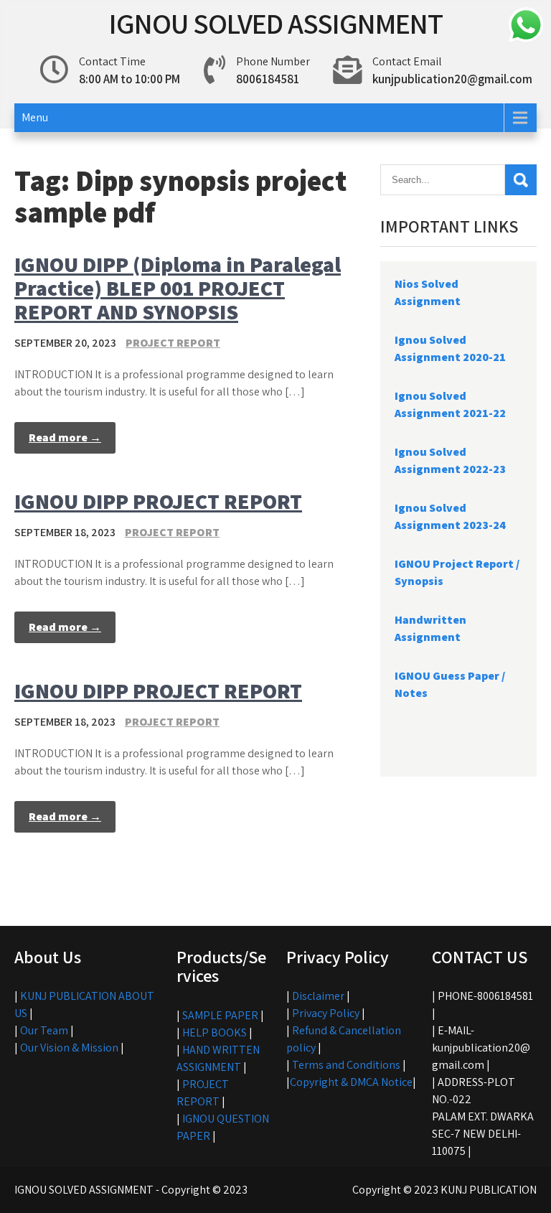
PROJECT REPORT (173, 342)
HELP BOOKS (214, 1032)
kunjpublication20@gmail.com (452, 79)
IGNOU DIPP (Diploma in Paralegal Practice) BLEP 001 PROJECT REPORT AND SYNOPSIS (177, 288)
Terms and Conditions (346, 1064)
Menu (35, 117)
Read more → (65, 437)
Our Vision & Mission (69, 1047)
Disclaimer (318, 995)
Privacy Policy (325, 1013)
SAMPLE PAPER (220, 1015)
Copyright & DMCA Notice (351, 1082)
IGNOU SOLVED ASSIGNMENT (276, 23)
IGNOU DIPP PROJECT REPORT (158, 501)
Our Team (44, 1030)
